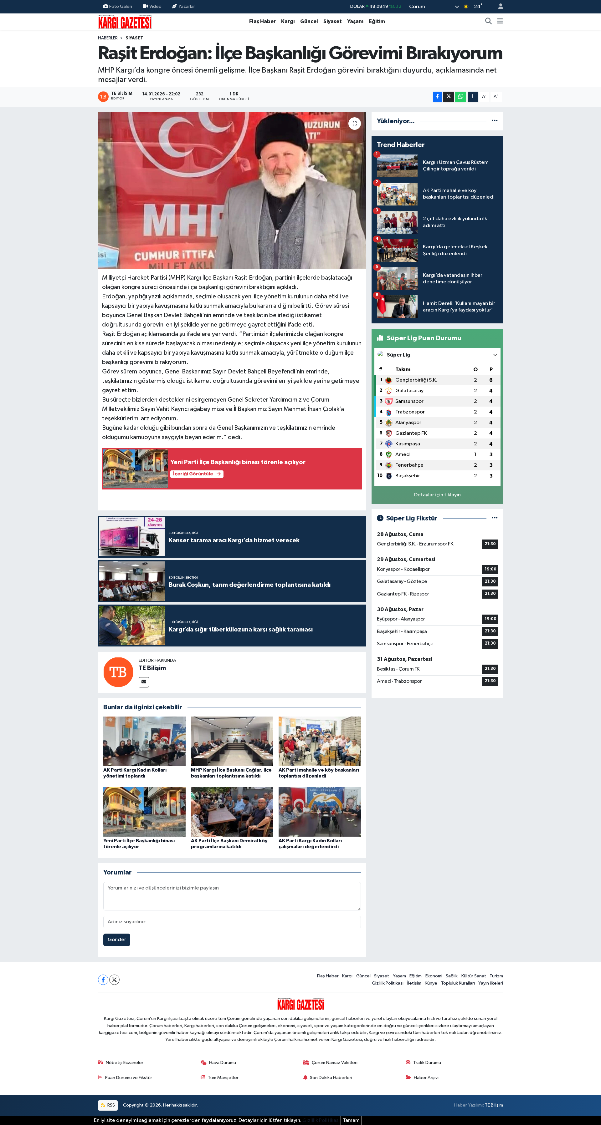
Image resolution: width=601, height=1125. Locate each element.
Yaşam (355, 21)
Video (155, 6)
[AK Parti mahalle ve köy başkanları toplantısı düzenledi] (320, 741)
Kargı (288, 21)
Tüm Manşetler (223, 1077)
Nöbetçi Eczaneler (124, 1062)
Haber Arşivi (426, 1077)
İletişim (414, 983)
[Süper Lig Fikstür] (495, 518)
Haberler (108, 38)
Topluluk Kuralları (458, 983)
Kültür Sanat (473, 976)
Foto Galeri (120, 6)
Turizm (496, 976)
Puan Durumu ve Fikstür (128, 1077)
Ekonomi (433, 976)
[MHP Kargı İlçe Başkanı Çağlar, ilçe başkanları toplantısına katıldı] (232, 741)
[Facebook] (103, 980)
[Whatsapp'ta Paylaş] (460, 97)
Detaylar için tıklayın (437, 495)
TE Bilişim (152, 668)
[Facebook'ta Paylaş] (437, 97)
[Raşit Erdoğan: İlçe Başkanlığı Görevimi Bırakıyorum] (232, 190)
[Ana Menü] (500, 22)
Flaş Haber (262, 21)
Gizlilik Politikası (387, 983)
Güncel (309, 21)
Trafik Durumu (427, 1062)
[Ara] (489, 22)
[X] (114, 980)
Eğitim (377, 21)
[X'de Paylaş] (448, 97)
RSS (110, 1105)
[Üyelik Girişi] (498, 6)
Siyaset (332, 21)
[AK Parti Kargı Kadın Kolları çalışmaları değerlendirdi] (320, 811)
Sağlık (452, 976)
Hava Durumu (222, 1062)
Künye (431, 983)
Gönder (117, 939)
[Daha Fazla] (473, 97)
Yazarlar (186, 6)
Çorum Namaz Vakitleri (334, 1062)
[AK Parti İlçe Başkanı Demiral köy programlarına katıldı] (232, 811)
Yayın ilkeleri (490, 983)
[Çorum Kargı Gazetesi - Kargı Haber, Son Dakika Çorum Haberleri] (125, 21)
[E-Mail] (144, 682)
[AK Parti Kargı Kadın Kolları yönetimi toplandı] (144, 741)
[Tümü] (495, 121)
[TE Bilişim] (118, 672)
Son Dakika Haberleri (331, 1077)
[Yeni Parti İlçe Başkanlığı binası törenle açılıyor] (144, 811)
